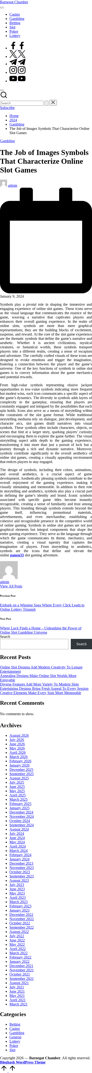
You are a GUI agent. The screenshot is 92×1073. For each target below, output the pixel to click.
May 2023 (17, 893)
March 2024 (18, 851)
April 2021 (17, 1000)
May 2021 (17, 996)
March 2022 (18, 953)
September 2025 (21, 774)
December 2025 (21, 770)
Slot (12, 1050)
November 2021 (21, 970)
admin (4, 582)
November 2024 (21, 816)
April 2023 (17, 898)
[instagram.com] (17, 72)
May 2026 (17, 748)
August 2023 (19, 880)
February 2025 (20, 804)
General (15, 1037)
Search (5, 637)
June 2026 (17, 744)
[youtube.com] (17, 81)
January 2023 (19, 910)
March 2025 (18, 799)
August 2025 (19, 778)
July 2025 (16, 782)
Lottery (14, 1041)
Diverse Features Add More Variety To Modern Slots (39, 684)
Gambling (7, 141)
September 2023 (21, 876)
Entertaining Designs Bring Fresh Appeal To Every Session (44, 689)
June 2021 (17, 991)
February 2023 (20, 906)
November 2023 (21, 868)
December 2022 (21, 915)
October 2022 (19, 923)
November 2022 (21, 919)
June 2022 (17, 940)
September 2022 (21, 927)
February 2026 (20, 761)
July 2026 (16, 740)
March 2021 (18, 1004)
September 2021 (21, 979)
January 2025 (19, 808)
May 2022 (17, 944)
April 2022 (17, 949)
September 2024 (21, 825)
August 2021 (19, 983)
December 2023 (21, 863)
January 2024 (19, 859)
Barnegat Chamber (14, 2)
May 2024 (17, 842)
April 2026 (17, 752)
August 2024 (19, 829)
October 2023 (19, 872)
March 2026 (18, 757)
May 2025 (17, 791)
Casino (14, 1029)
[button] (46, 103)
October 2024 (19, 821)
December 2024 (21, 812)
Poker (13, 1046)
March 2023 (18, 902)
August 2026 (19, 735)
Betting (14, 1024)
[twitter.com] (17, 57)
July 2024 (16, 834)
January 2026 (19, 765)
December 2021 (21, 966)
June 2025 (17, 787)
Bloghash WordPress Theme (23, 1062)
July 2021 (16, 987)
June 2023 (17, 889)
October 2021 (19, 974)
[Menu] (2, 7)
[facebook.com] (17, 48)
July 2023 (16, 885)
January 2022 (19, 961)
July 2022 (16, 936)
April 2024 (17, 846)
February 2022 (20, 957)
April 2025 (17, 795)
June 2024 (17, 838)
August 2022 (19, 932)
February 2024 (20, 855)
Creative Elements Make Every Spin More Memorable (40, 693)
